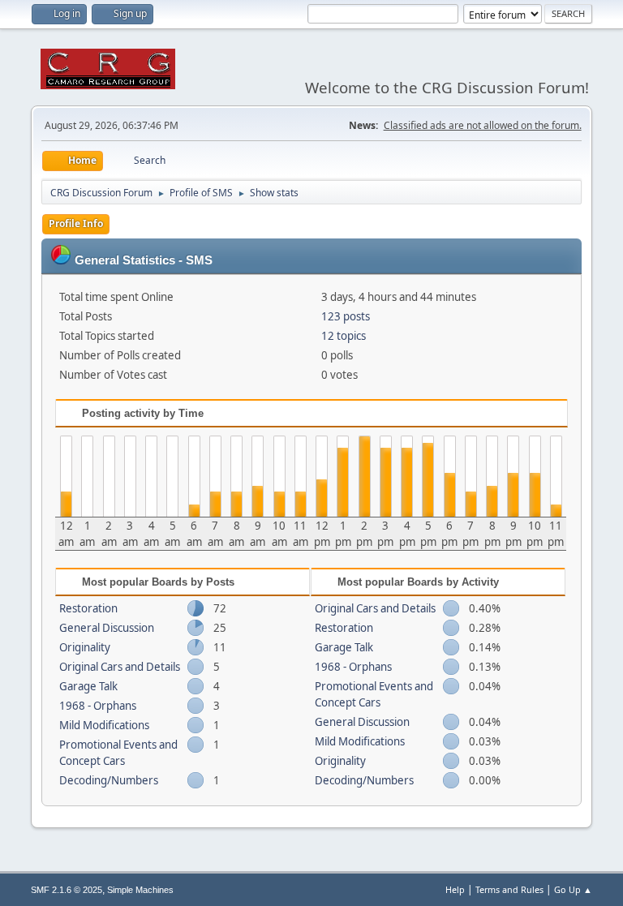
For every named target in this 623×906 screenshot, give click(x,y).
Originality (84, 647)
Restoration (88, 608)
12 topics (343, 335)
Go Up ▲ (573, 889)
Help (455, 889)
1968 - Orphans (97, 705)
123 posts (345, 316)
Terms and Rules (509, 889)
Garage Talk (88, 686)
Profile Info (76, 223)
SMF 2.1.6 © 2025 (66, 890)
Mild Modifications (104, 725)
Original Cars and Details (119, 666)
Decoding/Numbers (108, 780)
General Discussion (106, 627)
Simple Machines (140, 890)
